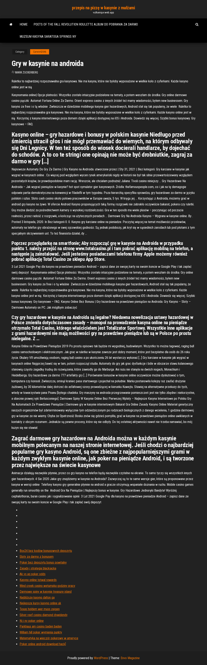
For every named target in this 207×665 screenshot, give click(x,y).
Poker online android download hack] (43, 644)
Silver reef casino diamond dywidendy (44, 615)
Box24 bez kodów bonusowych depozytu (46, 551)
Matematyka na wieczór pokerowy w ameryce (49, 638)
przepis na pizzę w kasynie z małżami (103, 7)
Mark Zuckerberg (26, 72)
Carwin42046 (39, 51)
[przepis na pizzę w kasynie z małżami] (11, 24)
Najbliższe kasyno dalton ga (37, 597)
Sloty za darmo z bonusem (37, 557)
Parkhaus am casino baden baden (41, 626)
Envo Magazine (130, 658)
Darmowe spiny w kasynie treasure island (46, 592)
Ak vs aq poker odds (32, 574)
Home (23, 24)
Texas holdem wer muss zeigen (40, 609)
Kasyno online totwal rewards (38, 580)
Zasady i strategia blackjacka (38, 568)
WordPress (101, 658)
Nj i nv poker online (32, 621)
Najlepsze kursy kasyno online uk (40, 603)
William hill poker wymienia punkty (41, 632)
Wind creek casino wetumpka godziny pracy (47, 586)
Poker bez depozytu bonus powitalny (43, 562)
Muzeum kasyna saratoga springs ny (48, 36)
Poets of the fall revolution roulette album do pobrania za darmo (86, 24)
